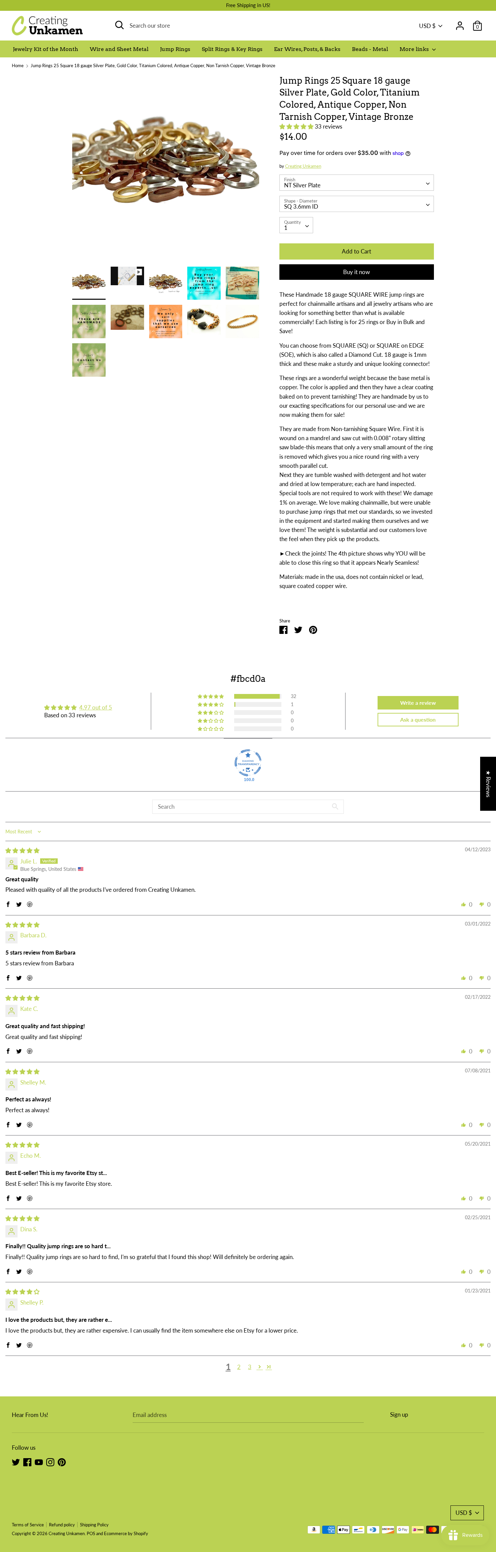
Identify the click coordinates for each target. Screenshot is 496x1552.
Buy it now (356, 271)
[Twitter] (16, 1461)
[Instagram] (50, 1461)
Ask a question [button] (418, 719)
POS (91, 1533)
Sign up (399, 1414)
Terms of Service (28, 1524)
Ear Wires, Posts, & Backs (307, 49)
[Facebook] (27, 1461)
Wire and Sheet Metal (119, 49)
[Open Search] (119, 25)
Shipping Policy (94, 1524)
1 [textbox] (285, 227)
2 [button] (239, 1366)
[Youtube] (39, 1461)
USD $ (427, 25)
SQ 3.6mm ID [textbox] (301, 206)
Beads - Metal (370, 49)
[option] (165, 171)
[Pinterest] (62, 1461)
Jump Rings (175, 49)
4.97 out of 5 (95, 707)
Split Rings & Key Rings (232, 49)
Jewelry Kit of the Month (45, 49)
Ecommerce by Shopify (126, 1533)
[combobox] (356, 183)
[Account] (460, 23)
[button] (297, 126)
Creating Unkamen (303, 166)
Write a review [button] (418, 702)
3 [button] (249, 1366)
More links (414, 49)
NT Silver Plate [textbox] (302, 185)
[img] (22, 850)
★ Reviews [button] (488, 783)
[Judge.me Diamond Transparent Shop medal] (248, 762)
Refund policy (62, 1524)
